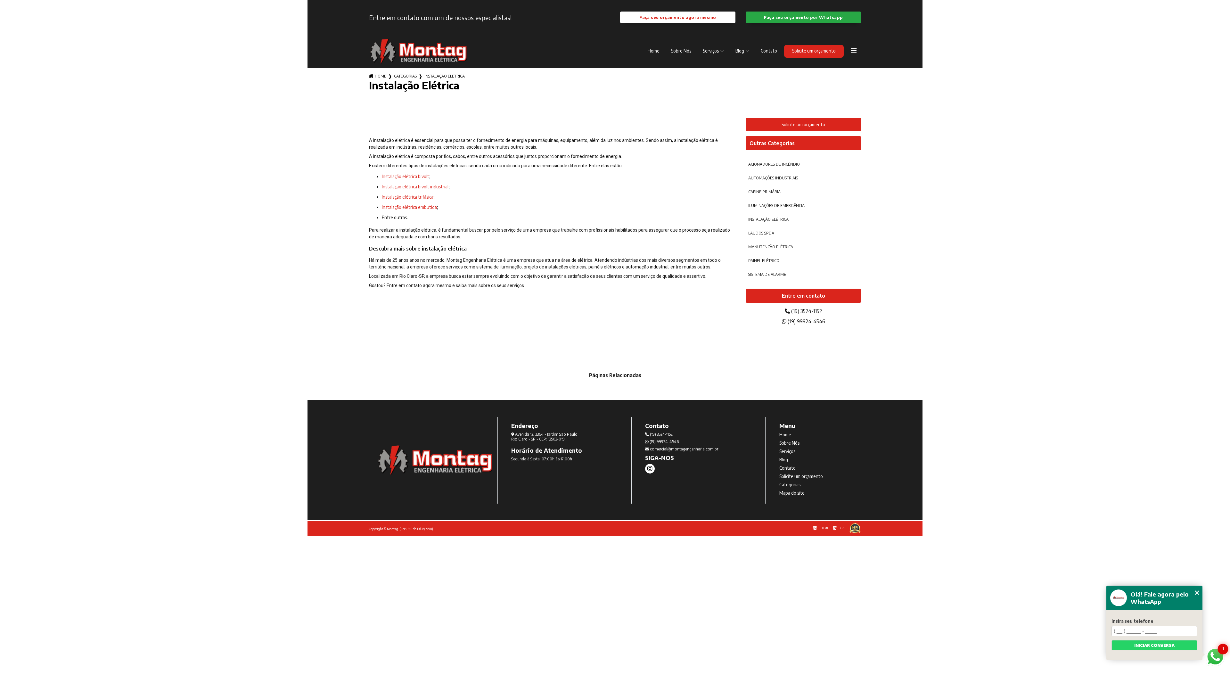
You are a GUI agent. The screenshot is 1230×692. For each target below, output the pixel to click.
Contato (769, 51)
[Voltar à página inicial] (418, 51)
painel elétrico (763, 260)
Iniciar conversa (1154, 645)
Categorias (405, 76)
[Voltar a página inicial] (434, 460)
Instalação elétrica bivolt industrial (415, 186)
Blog (739, 51)
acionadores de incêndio (774, 164)
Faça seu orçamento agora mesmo (677, 17)
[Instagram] (650, 469)
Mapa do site (792, 493)
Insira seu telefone (1132, 621)
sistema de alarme (767, 274)
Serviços (711, 51)
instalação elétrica (768, 219)
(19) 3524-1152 (806, 311)
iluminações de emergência (776, 205)
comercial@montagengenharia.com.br (683, 449)
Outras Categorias (772, 143)
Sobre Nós (681, 51)
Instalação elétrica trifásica (407, 197)
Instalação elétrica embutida (409, 207)
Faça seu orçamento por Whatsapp (803, 17)
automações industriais (773, 178)
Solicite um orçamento (814, 51)
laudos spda (761, 233)
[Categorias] (853, 51)
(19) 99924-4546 (805, 321)
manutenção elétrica (770, 246)
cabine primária (764, 191)
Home (654, 51)
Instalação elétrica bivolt (405, 176)
